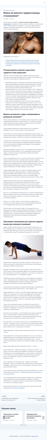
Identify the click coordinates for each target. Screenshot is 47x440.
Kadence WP (34, 436)
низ (36, 288)
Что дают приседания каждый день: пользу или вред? (36, 398)
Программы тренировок (8, 10)
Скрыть (16, 56)
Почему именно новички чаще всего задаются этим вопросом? (22, 60)
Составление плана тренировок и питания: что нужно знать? (10, 398)
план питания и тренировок (17, 388)
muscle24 (7, 18)
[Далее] (43, 417)
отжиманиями (7, 24)
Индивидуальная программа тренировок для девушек (34, 416)
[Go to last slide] (4, 417)
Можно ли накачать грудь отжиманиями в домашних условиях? (22, 61)
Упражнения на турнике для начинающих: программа (10, 416)
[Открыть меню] (44, 2)
